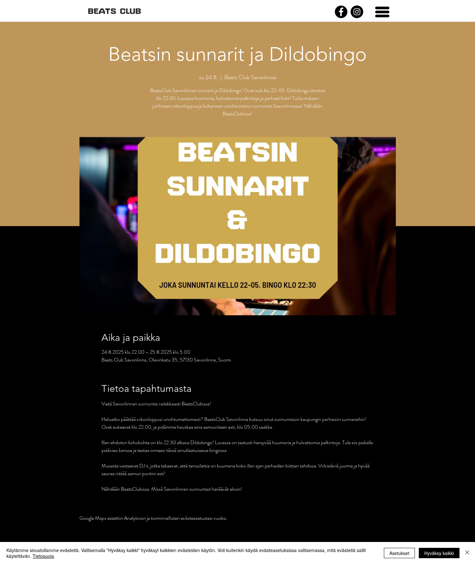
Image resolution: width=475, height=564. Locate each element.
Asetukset (399, 553)
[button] (382, 12)
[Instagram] (357, 11)
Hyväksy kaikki (439, 553)
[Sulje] (467, 553)
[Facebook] (341, 11)
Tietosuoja (43, 556)
